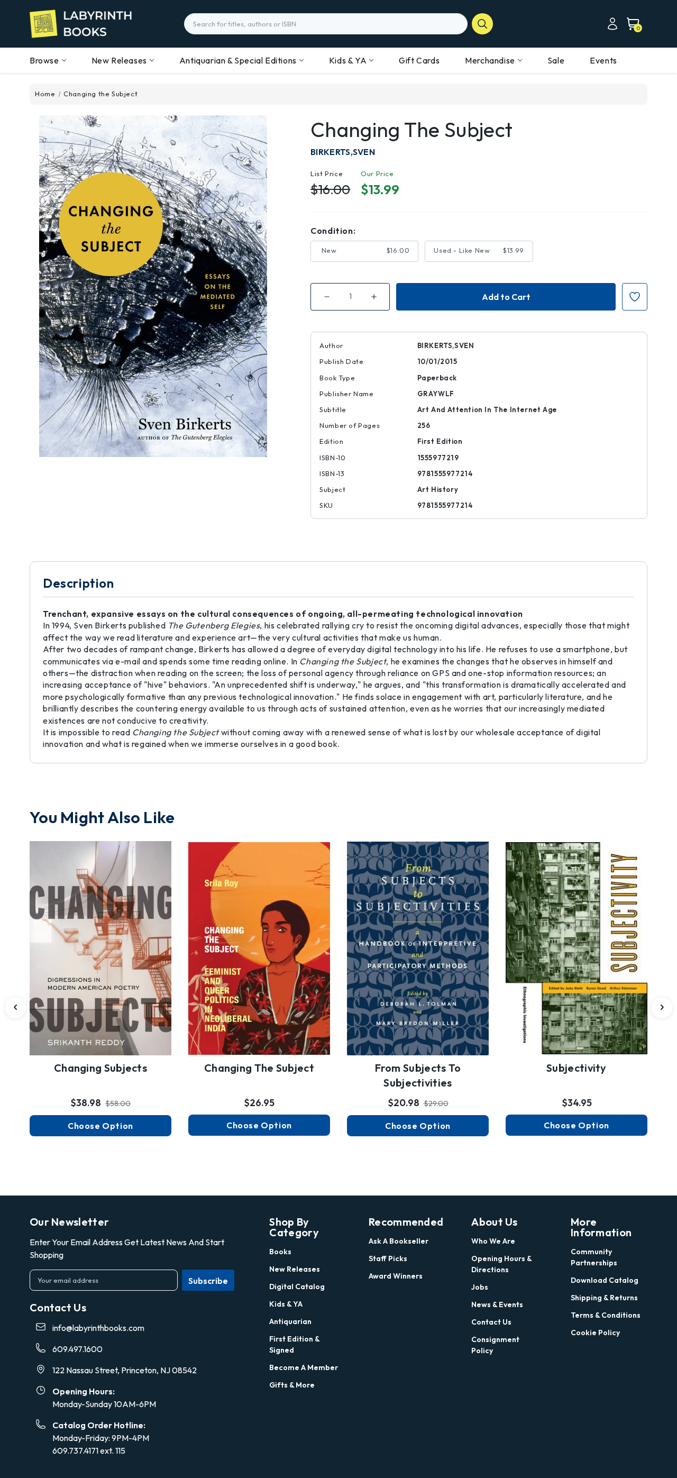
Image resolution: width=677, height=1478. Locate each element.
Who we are (493, 1241)
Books (280, 1251)
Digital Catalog (297, 1286)
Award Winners (396, 1276)
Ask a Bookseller (398, 1241)
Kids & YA (348, 60)
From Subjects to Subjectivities (418, 1075)
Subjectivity (576, 1067)
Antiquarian (290, 1321)
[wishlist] (100, 935)
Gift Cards (419, 60)
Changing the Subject (259, 1067)
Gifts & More (292, 1385)
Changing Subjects (100, 1067)
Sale (555, 60)
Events (603, 60)
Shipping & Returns (604, 1297)
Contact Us (491, 1322)
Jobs (479, 1287)
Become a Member (303, 1367)
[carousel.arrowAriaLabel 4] (15, 1007)
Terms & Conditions (606, 1315)
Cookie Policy (595, 1332)
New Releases (119, 60)
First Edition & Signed (294, 1344)
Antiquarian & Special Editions (238, 60)
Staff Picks (388, 1258)
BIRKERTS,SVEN (342, 152)
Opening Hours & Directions (501, 1264)
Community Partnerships (594, 1257)
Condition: (332, 230)
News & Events (497, 1304)
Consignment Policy (495, 1345)
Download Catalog (604, 1280)
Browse (44, 60)
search (482, 23)
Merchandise (490, 60)
